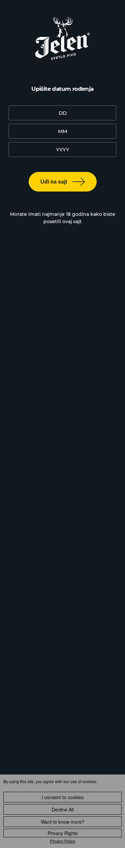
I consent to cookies (63, 797)
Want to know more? (62, 821)
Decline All (63, 809)
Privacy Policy (62, 841)
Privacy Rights (63, 833)
